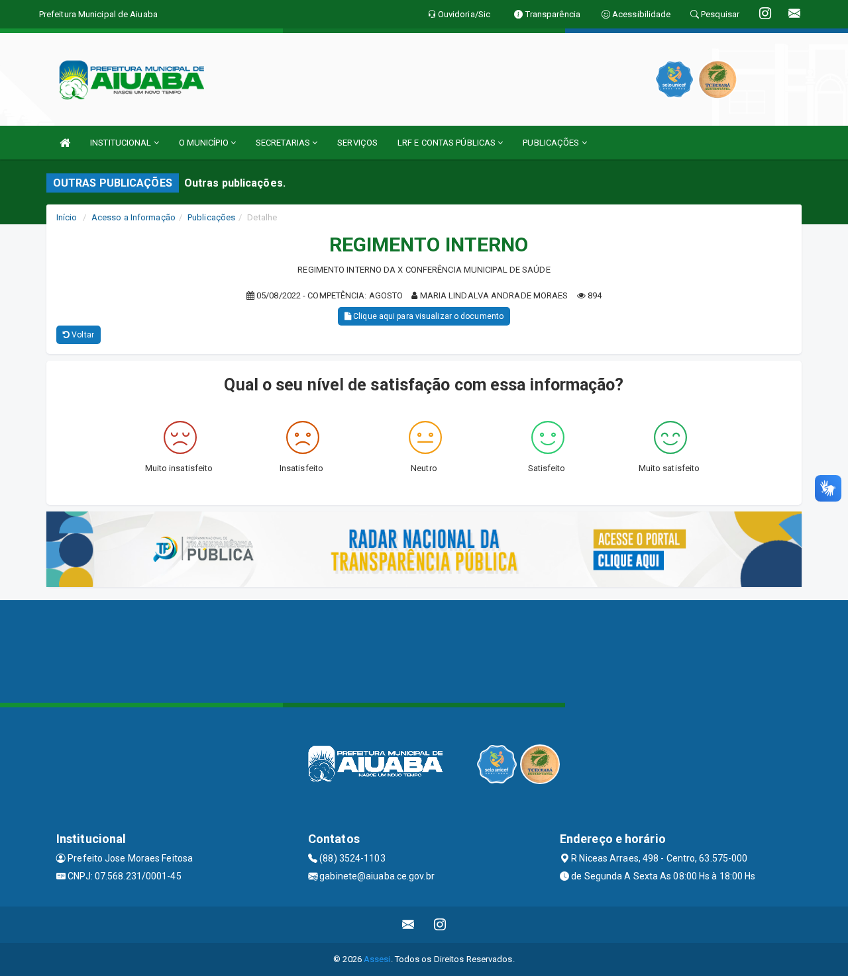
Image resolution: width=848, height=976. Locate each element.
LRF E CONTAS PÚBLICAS (448, 143)
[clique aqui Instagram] (440, 924)
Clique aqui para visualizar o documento (427, 316)
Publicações (211, 217)
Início (67, 217)
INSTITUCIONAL (121, 143)
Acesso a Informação (133, 217)
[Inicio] (65, 142)
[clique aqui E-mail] (408, 924)
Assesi (377, 959)
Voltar (82, 334)
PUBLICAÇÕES (552, 143)
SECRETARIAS (284, 143)
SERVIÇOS (357, 143)
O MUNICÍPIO (205, 143)
